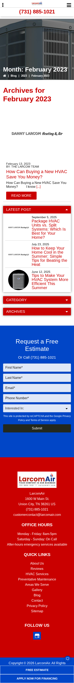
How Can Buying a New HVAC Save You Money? (36, 174)
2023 (24, 75)
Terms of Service (39, 420)
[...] (38, 186)
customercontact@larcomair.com (37, 514)
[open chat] (66, 661)
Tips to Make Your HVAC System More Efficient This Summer (50, 281)
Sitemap (37, 611)
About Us (37, 563)
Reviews (37, 568)
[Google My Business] (37, 636)
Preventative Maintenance (37, 579)
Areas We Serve (37, 584)
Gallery (37, 590)
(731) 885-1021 (37, 12)
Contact (37, 600)
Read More (21, 195)
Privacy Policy (37, 606)
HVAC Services (37, 574)
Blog (14, 75)
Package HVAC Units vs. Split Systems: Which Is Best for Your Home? (49, 229)
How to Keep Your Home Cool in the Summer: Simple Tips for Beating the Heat (49, 256)
